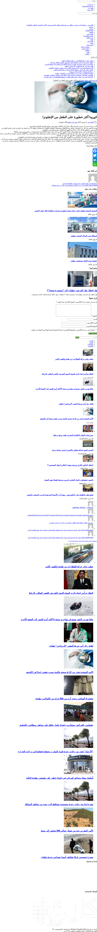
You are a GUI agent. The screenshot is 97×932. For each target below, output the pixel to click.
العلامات (90, 346)
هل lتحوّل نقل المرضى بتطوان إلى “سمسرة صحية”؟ (72, 290)
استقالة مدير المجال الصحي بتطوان (84, 236)
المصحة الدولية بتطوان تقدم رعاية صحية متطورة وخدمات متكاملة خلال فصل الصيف (66, 211)
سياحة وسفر (85, 49)
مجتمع (91, 29)
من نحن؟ (90, 4)
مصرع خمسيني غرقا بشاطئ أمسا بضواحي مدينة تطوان (67, 857)
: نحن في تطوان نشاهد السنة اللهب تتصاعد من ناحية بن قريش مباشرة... (71, 523)
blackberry (94, 541)
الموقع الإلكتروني (91, 326)
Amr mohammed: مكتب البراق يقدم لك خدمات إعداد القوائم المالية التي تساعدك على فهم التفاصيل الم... (60, 530)
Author (76, 541)
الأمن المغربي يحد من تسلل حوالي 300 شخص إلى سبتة (67, 830)
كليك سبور (90, 34)
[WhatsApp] (48, 164)
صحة (91, 43)
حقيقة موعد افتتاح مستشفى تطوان (84, 261)
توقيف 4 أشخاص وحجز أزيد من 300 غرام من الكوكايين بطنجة (74, 73)
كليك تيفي (90, 41)
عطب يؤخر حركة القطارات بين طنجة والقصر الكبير (77, 61)
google (90, 541)
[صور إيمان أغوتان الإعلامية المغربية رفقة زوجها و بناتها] (88, 431)
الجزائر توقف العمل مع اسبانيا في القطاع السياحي (79, 183)
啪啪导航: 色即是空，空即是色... (82, 508)
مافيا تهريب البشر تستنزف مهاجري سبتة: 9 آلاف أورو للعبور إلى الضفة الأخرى (69, 64)
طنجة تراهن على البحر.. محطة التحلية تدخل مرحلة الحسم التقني (73, 70)
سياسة (91, 27)
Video (83, 541)
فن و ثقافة (90, 38)
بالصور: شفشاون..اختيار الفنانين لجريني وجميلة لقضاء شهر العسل (68, 480)
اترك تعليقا (71, 122)
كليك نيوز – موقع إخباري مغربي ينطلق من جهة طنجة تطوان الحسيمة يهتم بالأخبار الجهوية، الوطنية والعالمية (60, 25)
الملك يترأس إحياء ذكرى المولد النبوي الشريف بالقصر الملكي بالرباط (71, 62)
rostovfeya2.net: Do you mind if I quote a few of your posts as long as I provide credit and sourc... (60, 515)
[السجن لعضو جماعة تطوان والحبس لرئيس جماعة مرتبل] (88, 446)
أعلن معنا (90, 10)
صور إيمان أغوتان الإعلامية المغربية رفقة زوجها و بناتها (73, 435)
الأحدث (91, 341)
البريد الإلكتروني (92, 323)
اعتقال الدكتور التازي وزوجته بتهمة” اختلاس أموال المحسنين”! (70, 465)
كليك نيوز (90, 122)
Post (70, 541)
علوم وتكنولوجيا (88, 36)
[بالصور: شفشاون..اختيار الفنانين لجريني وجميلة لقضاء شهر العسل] (88, 476)
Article (80, 541)
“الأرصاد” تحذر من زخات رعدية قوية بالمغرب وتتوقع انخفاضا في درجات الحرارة (68, 77)
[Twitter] (48, 155)
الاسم (95, 319)
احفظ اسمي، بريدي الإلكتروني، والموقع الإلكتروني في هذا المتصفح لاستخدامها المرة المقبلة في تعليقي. (63, 330)
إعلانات (87, 54)
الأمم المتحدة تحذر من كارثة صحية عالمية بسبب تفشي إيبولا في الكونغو (71, 68)
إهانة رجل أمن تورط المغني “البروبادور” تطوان (78, 66)
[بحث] (96, 1)
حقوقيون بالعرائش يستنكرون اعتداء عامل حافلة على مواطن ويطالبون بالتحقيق (68, 75)
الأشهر (91, 343)
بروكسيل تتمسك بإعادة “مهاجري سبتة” (81, 72)
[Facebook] (48, 151)
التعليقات (90, 344)
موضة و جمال (85, 47)
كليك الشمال (89, 30)
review (86, 541)
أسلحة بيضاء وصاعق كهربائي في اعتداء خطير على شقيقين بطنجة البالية (59, 778)
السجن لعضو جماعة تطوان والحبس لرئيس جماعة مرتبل (72, 450)
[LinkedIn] (48, 160)
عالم (91, 39)
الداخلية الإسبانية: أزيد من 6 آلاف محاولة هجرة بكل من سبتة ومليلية (74, 185)
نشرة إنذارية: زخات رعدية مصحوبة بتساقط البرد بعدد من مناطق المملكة (59, 804)
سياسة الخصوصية (87, 6)
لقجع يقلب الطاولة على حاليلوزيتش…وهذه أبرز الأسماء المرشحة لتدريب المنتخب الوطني (60, 495)
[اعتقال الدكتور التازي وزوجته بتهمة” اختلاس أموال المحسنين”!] (88, 461)
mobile (73, 541)
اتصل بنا (90, 8)
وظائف (87, 50)
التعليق (94, 316)
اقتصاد (91, 32)
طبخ (88, 52)
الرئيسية (94, 80)
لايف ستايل (89, 45)
